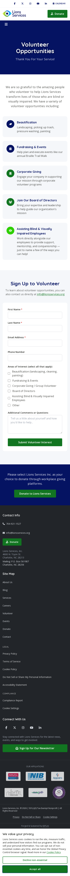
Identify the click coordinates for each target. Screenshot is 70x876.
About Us (7, 582)
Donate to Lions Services (35, 493)
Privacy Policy (10, 653)
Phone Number (16, 351)
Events (6, 621)
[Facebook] (14, 3)
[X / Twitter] (22, 3)
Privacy (16, 817)
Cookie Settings (11, 708)
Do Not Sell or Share (31, 817)
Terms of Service (12, 661)
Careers (7, 605)
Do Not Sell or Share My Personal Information (27, 677)
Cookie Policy (10, 669)
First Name (15, 309)
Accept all (35, 869)
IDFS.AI (46, 826)
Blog (5, 590)
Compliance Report (13, 700)
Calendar (60, 3)
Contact (7, 636)
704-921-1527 (13, 523)
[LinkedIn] (45, 3)
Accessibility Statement (15, 684)
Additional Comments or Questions (28, 412)
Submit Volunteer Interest (35, 442)
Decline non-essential (35, 860)
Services (7, 597)
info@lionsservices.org (51, 294)
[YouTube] (38, 3)
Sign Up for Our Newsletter (37, 748)
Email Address (17, 337)
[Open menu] (6, 24)
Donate (59, 14)
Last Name (15, 322)
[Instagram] (30, 3)
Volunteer (8, 613)
